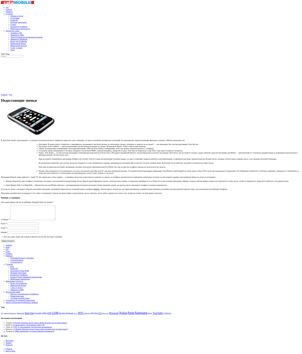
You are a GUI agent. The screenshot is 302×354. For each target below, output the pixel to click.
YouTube (158, 312)
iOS (7, 7)
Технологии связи (13, 292)
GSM (55, 313)
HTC (81, 312)
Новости (9, 345)
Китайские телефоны (18, 27)
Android (9, 10)
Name (4, 224)
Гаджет (13, 24)
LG (100, 313)
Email (4, 228)
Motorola (114, 313)
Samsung (141, 313)
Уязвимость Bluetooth (18, 39)
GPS (49, 313)
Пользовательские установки (22, 258)
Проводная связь (17, 296)
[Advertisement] (151, 75)
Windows (9, 12)
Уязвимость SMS (17, 35)
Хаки (12, 50)
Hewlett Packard (66, 313)
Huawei (87, 313)
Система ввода (16, 262)
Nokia (123, 313)
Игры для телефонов (18, 41)
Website (4, 232)
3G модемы (15, 18)
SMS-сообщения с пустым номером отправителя (34, 331)
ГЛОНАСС (167, 313)
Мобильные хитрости (14, 281)
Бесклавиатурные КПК (19, 271)
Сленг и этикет (16, 48)
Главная (4, 95)
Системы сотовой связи (19, 298)
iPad (12, 266)
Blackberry (13, 313)
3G (2, 313)
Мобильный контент (18, 46)
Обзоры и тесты (16, 16)
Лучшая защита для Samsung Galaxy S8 (28, 325)
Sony (150, 313)
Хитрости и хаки (12, 31)
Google (38, 313)
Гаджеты (9, 14)
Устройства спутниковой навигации (20, 300)
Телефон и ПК (16, 33)
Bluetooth (20, 313)
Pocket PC (14, 20)
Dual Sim (29, 313)
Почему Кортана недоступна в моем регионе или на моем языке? (41, 323)
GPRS (44, 313)
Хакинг (9, 343)
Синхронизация (16, 260)
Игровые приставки (18, 22)
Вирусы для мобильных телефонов (24, 294)
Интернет (9, 341)
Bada (8, 247)
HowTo (75, 313)
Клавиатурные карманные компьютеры (26, 277)
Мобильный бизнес (18, 44)
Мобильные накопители (20, 29)
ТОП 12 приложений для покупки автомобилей (32, 327)
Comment (5, 219)
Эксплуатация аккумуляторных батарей (26, 37)
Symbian (9, 254)
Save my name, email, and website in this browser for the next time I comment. (33, 237)
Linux (8, 252)
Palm (131, 313)
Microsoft (105, 313)
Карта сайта (10, 351)
